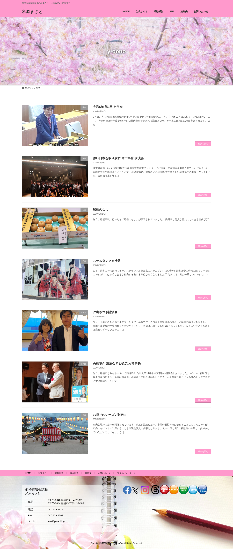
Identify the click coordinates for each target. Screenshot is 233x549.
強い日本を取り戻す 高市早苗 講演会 (118, 158)
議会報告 (74, 473)
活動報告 (59, 473)
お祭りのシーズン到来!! (109, 414)
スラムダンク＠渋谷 (107, 260)
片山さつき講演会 (105, 312)
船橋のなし (100, 209)
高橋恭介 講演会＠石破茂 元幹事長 (117, 363)
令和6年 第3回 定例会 (108, 107)
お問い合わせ (104, 473)
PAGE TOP (224, 529)
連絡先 (88, 473)
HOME (28, 473)
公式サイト (43, 473)
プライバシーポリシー (127, 473)
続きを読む (203, 143)
